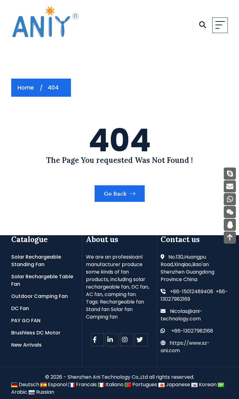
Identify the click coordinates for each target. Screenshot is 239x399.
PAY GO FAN (25, 320)
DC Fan (20, 308)
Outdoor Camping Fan (39, 296)
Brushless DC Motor (35, 332)
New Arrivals (26, 344)
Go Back (116, 193)
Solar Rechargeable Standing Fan (36, 260)
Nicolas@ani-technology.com (181, 315)
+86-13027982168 (192, 330)
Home (25, 87)
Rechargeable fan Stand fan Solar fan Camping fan (115, 309)
